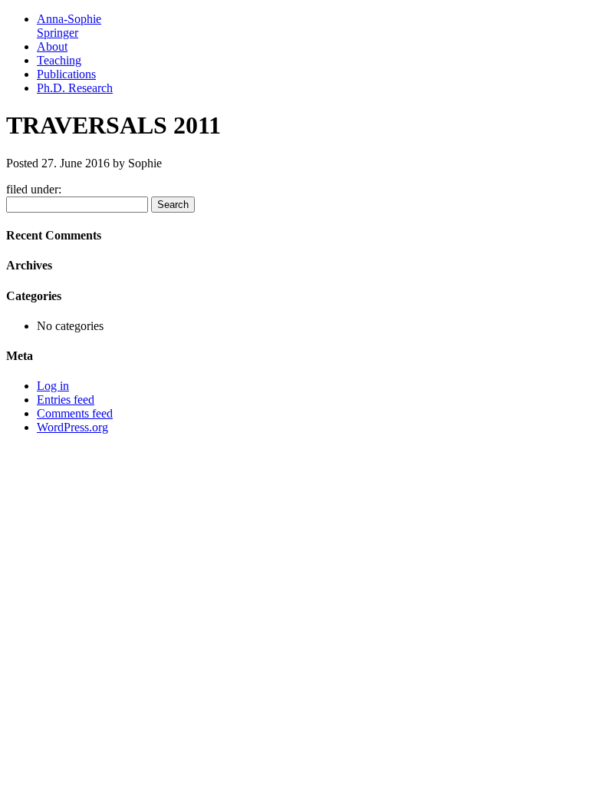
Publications (66, 74)
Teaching (59, 60)
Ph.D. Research (75, 87)
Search (173, 204)
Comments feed (75, 413)
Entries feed (65, 399)
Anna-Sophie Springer (69, 25)
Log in (53, 385)
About (52, 46)
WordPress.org (72, 427)
